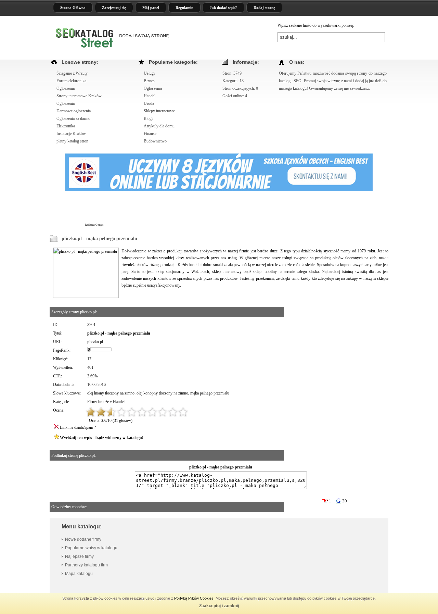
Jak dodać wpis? (223, 7)
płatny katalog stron (72, 141)
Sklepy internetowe (159, 111)
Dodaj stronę (264, 7)
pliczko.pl (95, 341)
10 (183, 412)
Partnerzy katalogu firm (86, 565)
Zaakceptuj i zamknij (219, 605)
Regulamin (184, 7)
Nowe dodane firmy (83, 539)
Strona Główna (73, 7)
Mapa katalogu (79, 573)
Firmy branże (98, 401)
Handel (119, 401)
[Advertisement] (228, 210)
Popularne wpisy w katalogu (91, 548)
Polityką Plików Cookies (194, 598)
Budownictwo (155, 141)
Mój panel (150, 7)
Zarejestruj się (114, 7)
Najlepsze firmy (79, 556)
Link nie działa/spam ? (78, 427)
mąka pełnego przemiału (209, 393)
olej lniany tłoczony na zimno (110, 393)
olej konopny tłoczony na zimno (162, 393)
